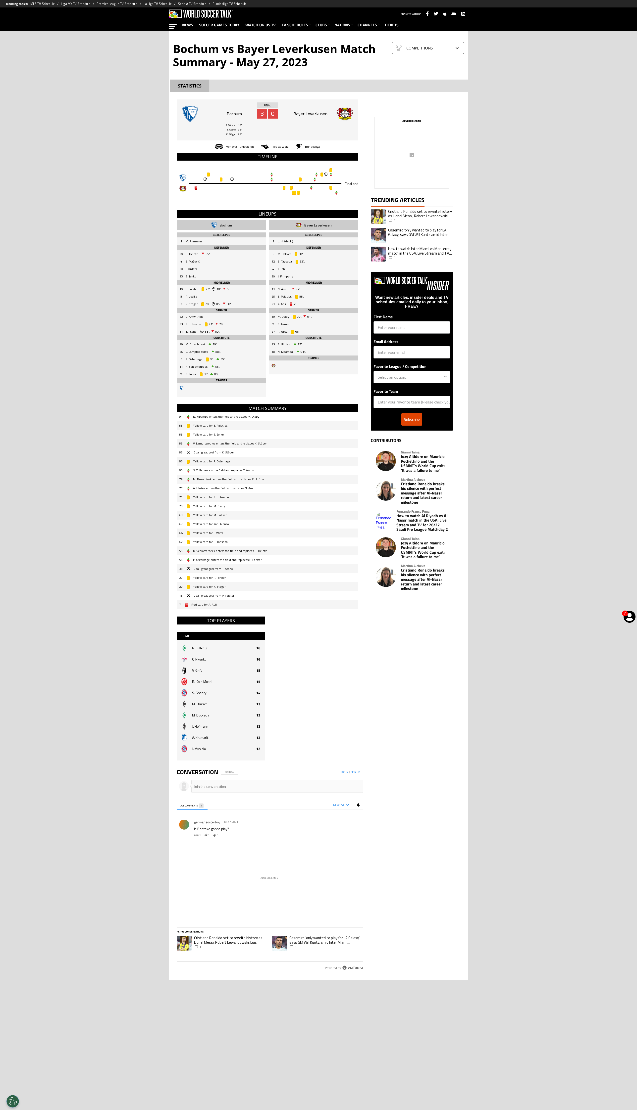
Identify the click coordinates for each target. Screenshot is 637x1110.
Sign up (355, 772)
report (355, 835)
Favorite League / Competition (399, 366)
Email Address (385, 342)
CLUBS (321, 25)
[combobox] (410, 377)
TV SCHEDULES (295, 25)
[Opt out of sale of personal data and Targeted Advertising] (12, 1101)
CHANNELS (367, 25)
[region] (270, 870)
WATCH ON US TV (260, 25)
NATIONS (342, 25)
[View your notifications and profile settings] (358, 805)
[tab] (192, 805)
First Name (383, 317)
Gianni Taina (410, 452)
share (344, 835)
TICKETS (391, 25)
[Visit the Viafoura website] (352, 968)
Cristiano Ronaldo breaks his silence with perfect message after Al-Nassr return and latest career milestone (423, 493)
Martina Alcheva (413, 480)
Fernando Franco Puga (412, 511)
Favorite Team (385, 391)
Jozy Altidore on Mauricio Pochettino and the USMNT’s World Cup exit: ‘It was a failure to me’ (423, 463)
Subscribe (412, 419)
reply (197, 835)
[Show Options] (445, 377)
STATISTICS (190, 86)
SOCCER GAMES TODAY (219, 25)
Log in (344, 772)
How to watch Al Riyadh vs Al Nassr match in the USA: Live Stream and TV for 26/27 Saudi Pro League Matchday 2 (422, 522)
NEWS (187, 25)
